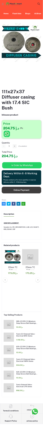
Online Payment (21, 190)
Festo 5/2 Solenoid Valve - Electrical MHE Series (25, 335)
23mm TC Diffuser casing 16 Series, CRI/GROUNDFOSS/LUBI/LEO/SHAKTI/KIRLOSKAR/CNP (30, 269)
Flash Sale (16, 13)
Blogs (27, 13)
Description (9, 214)
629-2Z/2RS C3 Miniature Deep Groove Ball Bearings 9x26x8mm (26, 373)
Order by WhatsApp (23, 165)
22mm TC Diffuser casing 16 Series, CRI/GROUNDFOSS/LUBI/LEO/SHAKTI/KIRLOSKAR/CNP (12, 269)
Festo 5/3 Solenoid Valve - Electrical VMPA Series (25, 360)
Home (6, 13)
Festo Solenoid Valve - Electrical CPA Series (24, 385)
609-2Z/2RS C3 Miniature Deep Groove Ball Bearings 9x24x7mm (26, 348)
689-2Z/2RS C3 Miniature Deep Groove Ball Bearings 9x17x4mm (26, 322)
